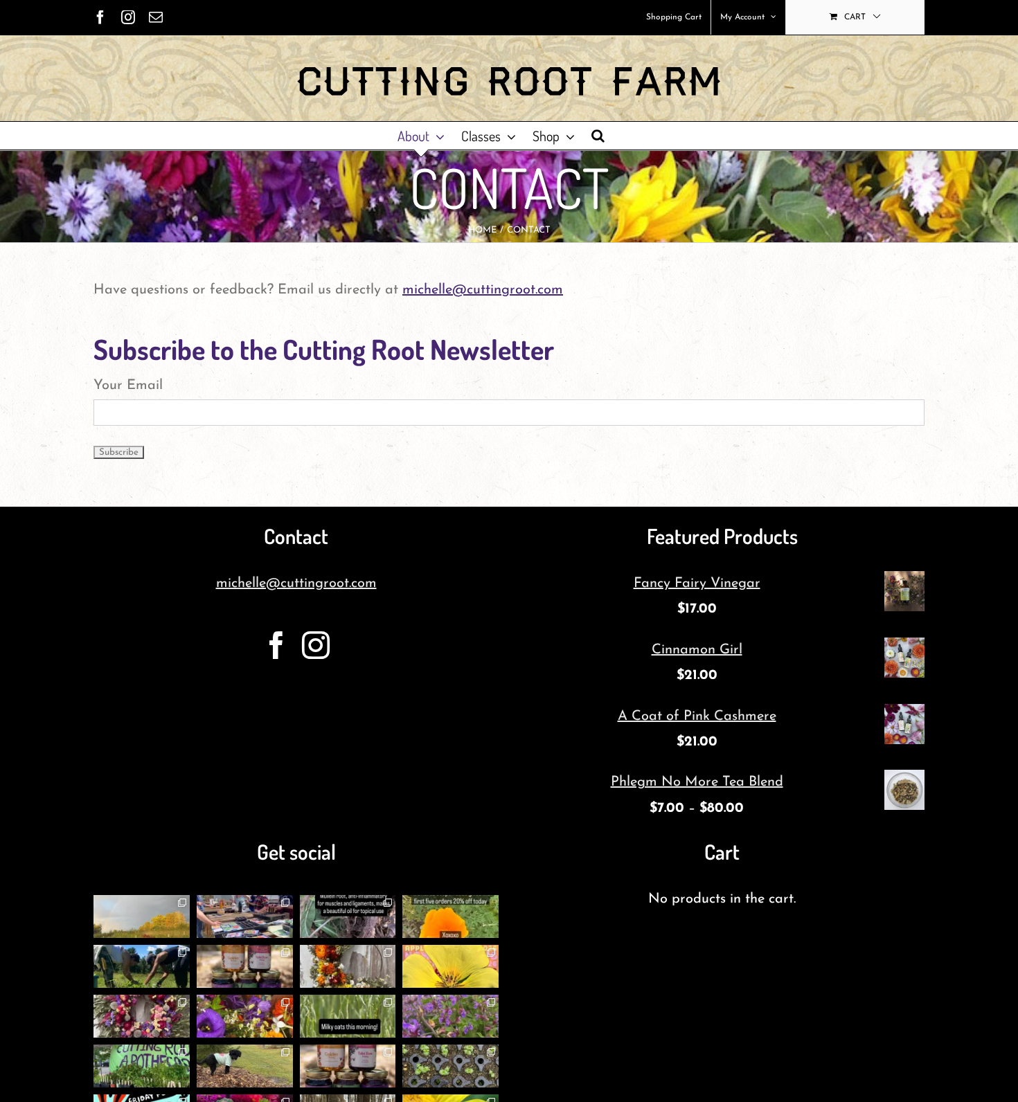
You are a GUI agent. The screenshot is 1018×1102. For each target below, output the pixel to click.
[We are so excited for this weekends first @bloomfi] (141, 1066)
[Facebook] (276, 645)
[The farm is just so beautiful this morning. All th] (450, 1016)
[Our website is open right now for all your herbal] (245, 966)
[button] (598, 136)
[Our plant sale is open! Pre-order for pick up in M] (450, 1066)
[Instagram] (316, 645)
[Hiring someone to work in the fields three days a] (141, 916)
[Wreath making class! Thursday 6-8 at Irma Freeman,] (348, 966)
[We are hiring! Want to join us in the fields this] (141, 966)
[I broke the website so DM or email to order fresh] (348, 1016)
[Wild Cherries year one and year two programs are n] (450, 966)
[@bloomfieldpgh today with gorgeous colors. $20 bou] (245, 1016)
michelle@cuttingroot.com (482, 290)
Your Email (128, 385)
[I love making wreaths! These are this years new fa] (141, 1016)
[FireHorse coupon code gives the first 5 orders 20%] (450, 916)
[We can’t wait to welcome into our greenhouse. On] (245, 916)
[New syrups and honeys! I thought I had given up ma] (348, 1066)
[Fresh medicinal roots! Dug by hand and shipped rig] (348, 916)
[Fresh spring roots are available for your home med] (245, 1066)
